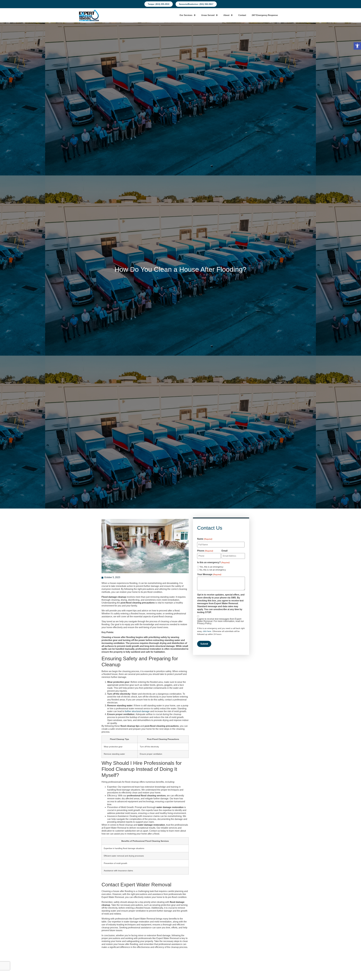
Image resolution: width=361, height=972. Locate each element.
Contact (242, 15)
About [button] (226, 15)
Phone (205, 551)
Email (224, 551)
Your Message (209, 574)
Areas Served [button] (207, 15)
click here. (207, 631)
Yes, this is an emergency (211, 567)
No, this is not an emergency (213, 570)
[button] (357, 46)
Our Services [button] (186, 15)
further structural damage (137, 711)
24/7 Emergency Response (265, 15)
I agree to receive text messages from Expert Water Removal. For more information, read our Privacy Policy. (220, 621)
